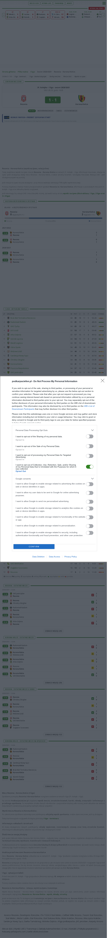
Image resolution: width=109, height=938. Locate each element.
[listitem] (54, 430)
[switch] (89, 436)
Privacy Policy (70, 556)
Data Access (54, 556)
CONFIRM (34, 547)
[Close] (103, 381)
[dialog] (54, 469)
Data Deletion (38, 556)
